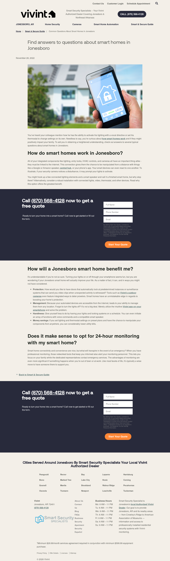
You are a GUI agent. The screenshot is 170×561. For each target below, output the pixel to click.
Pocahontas (128, 485)
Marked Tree (65, 480)
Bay (83, 474)
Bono (41, 480)
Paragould (44, 474)
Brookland (86, 485)
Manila (63, 485)
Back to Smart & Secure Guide (34, 374)
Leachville (107, 490)
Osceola (43, 490)
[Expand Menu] (61, 24)
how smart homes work (113, 138)
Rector (63, 474)
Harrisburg (128, 474)
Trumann (64, 490)
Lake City (85, 480)
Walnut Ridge (108, 485)
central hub (65, 167)
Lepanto (106, 474)
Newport (85, 490)
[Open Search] (156, 3)
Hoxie (105, 480)
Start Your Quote (118, 244)
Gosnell (42, 485)
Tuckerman (128, 490)
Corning (127, 480)
